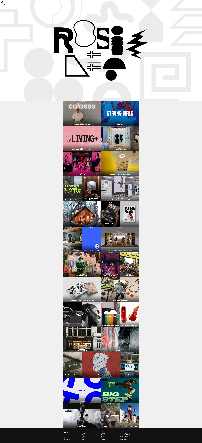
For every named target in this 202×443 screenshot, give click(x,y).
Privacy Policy (67, 437)
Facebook (103, 439)
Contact (83, 437)
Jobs (83, 439)
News (83, 436)
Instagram (103, 431)
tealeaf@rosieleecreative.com (126, 431)
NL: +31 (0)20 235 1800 (125, 436)
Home (66, 432)
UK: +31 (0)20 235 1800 (125, 434)
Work (83, 431)
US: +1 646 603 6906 (124, 433)
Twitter (102, 437)
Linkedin (103, 433)
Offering (84, 434)
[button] (200, 1)
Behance (103, 434)
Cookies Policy (67, 439)
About (83, 433)
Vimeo (102, 436)
